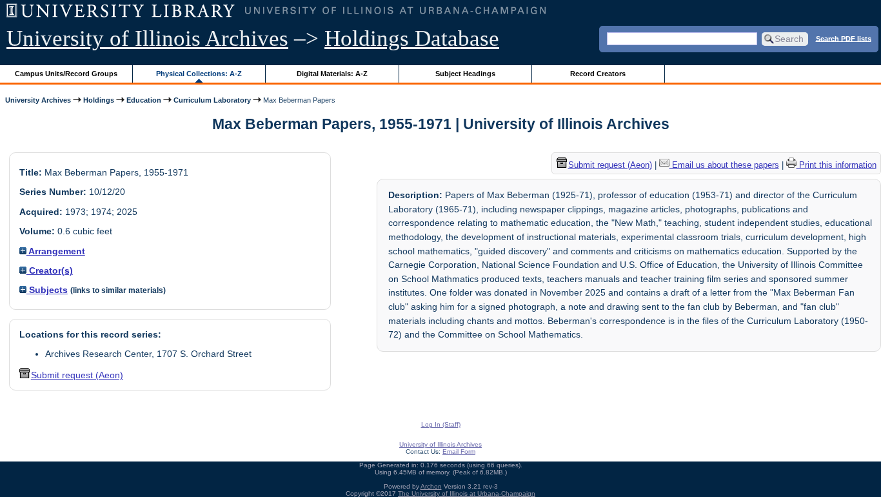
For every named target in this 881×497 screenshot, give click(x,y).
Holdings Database (411, 38)
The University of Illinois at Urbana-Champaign (466, 493)
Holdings (98, 100)
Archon (431, 486)
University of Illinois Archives (147, 38)
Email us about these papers (724, 165)
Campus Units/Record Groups (66, 73)
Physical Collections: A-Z (199, 73)
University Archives (38, 100)
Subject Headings (465, 73)
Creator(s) (49, 270)
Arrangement (55, 251)
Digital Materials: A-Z (332, 73)
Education (143, 100)
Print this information (836, 165)
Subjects (47, 290)
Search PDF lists (843, 38)
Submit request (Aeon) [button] (77, 375)
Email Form (458, 451)
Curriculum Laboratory (212, 100)
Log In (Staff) (440, 424)
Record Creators (598, 73)
